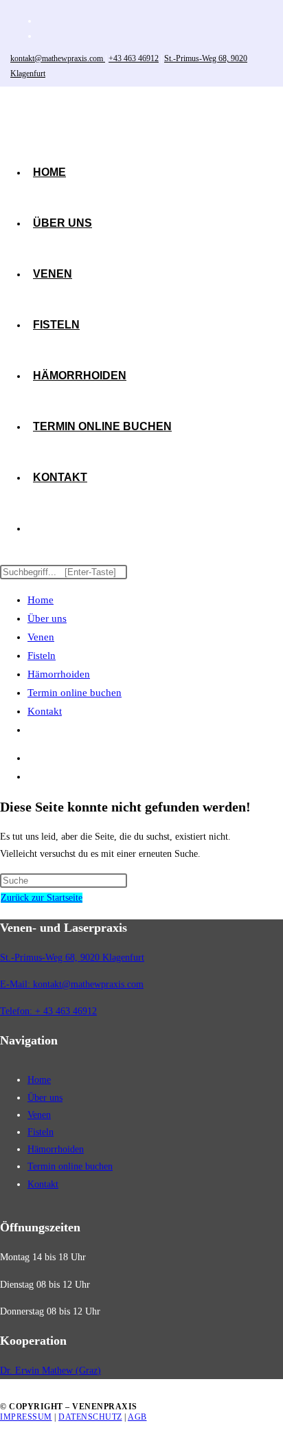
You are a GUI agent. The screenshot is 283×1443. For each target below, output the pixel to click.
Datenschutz (90, 1417)
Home (40, 599)
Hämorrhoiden (58, 674)
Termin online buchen (74, 692)
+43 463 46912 (134, 58)
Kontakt (44, 711)
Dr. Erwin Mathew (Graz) (50, 1370)
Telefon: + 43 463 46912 (48, 1011)
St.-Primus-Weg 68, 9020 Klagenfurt (72, 957)
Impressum (26, 1417)
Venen (40, 636)
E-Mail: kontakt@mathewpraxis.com (72, 984)
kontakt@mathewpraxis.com (57, 58)
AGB (137, 1417)
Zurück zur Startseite (41, 898)
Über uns (47, 618)
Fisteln (41, 655)
